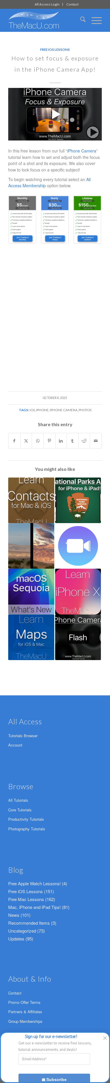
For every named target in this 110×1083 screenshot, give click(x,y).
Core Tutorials (20, 810)
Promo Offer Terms (24, 1002)
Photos (85, 410)
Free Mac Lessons (26, 899)
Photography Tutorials (26, 829)
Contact (72, 4)
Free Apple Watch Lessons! (34, 883)
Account (15, 745)
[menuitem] (47, 4)
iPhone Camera (81, 151)
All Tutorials (18, 800)
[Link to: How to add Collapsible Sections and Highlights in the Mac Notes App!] (31, 591)
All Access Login (47, 4)
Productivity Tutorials (26, 819)
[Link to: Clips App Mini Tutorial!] (78, 546)
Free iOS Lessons (55, 49)
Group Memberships (25, 1021)
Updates (16, 939)
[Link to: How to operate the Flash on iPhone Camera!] (78, 637)
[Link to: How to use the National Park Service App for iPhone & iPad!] (78, 500)
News (13, 915)
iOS (32, 410)
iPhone (42, 410)
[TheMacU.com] (45, 20)
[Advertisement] (55, 305)
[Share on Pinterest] (49, 440)
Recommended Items (29, 923)
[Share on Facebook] (14, 440)
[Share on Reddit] (84, 440)
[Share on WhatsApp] (37, 440)
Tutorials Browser (23, 735)
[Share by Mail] (95, 440)
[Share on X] (26, 440)
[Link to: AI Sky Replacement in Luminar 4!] (31, 546)
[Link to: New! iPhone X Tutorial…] (78, 591)
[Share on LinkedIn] (61, 440)
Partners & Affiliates (25, 1011)
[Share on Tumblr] (72, 440)
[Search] (80, 20)
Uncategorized (22, 931)
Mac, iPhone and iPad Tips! (34, 907)
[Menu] (94, 20)
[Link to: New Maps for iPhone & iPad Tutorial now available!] (31, 637)
